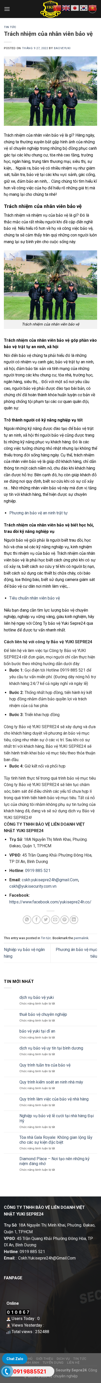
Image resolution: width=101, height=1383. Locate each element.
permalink (81, 938)
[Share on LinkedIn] (74, 919)
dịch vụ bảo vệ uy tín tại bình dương (51, 1048)
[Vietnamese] (92, 7)
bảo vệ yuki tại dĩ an (37, 1031)
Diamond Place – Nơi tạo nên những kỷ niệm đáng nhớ (54, 1161)
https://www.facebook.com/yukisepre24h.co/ (50, 902)
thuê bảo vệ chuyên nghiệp (43, 1014)
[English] (66, 7)
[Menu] (7, 9)
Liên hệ (73, 1362)
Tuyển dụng (53, 1362)
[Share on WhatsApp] (27, 919)
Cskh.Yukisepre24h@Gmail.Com (47, 1258)
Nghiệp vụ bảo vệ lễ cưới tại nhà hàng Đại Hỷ (56, 1118)
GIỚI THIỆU (44, 1359)
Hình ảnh (31, 1362)
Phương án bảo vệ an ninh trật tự (38, 512)
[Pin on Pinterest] (64, 919)
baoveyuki (62, 48)
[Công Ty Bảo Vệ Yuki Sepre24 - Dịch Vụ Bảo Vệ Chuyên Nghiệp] (50, 9)
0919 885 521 (72, 670)
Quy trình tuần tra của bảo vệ (44, 1065)
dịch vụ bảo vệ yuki (36, 997)
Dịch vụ (63, 1359)
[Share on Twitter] (45, 919)
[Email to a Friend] (55, 919)
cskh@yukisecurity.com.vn (32, 886)
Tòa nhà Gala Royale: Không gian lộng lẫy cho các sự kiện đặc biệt (55, 1140)
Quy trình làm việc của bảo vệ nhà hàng (54, 1099)
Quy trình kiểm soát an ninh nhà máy (51, 1082)
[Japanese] (75, 7)
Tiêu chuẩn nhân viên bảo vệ (34, 598)
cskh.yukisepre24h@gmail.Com (50, 879)
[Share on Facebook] (36, 919)
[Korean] (84, 7)
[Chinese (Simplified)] (57, 7)
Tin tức (10, 27)
